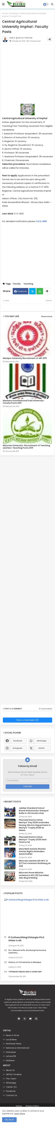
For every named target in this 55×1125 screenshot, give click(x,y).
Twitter (32, 291)
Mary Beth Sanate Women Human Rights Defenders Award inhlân (32, 851)
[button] (52, 4)
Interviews (11, 1052)
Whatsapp (39, 291)
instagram (17, 748)
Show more (46, 316)
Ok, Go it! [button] (9, 1119)
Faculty (17, 283)
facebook (17, 741)
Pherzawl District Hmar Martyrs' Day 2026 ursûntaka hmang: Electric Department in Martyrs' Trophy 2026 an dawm (35, 825)
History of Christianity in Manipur (24, 962)
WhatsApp (11, 1082)
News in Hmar (12, 1035)
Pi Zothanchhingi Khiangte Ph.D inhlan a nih (26, 939)
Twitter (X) (11, 1087)
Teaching (13, 13)
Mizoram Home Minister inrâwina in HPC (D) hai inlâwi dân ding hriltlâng (34, 875)
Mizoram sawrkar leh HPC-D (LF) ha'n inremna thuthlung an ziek (35, 863)
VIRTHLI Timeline (14, 1074)
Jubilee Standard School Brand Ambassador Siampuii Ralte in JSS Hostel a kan (34, 811)
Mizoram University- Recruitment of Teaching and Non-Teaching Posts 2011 (26, 446)
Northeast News (13, 1043)
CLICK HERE (41, 221)
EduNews (10, 1060)
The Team (11, 1078)
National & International (17, 1047)
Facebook (22, 291)
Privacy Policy (32, 1106)
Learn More (19, 1113)
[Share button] (47, 291)
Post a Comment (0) (27, 720)
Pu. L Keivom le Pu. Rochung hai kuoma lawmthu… (27, 951)
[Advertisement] (27, 74)
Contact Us (11, 1095)
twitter (41, 748)
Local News (11, 1039)
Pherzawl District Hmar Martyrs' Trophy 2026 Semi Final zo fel (33, 840)
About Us (10, 1070)
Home (5, 13)
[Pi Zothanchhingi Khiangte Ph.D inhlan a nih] (27, 916)
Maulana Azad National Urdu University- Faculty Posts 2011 (23, 401)
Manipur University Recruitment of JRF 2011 (25, 358)
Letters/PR (11, 1056)
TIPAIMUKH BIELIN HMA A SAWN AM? (25, 971)
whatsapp (41, 741)
